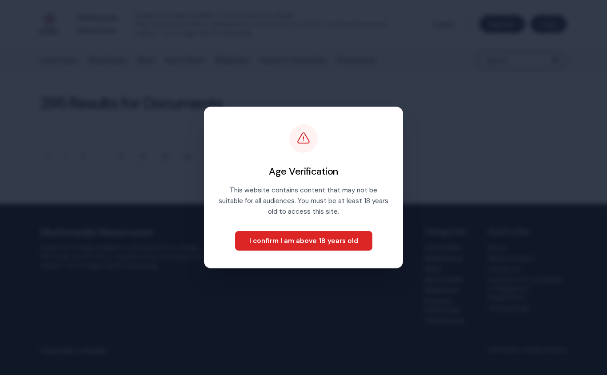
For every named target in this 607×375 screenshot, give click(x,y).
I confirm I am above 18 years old (303, 240)
